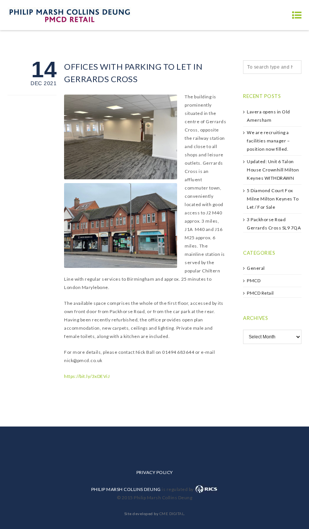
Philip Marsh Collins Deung (126, 489)
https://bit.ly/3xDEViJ (87, 376)
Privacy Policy (154, 472)
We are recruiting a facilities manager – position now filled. (268, 141)
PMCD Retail (260, 293)
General (256, 268)
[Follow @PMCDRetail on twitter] (283, 373)
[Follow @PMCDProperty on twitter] (261, 373)
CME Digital (171, 513)
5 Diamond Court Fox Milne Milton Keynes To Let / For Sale (272, 199)
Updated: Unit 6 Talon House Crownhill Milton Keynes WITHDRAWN (273, 170)
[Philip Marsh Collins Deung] (70, 15)
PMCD (253, 280)
